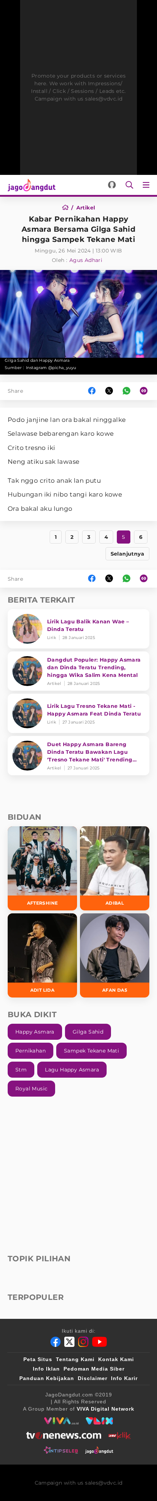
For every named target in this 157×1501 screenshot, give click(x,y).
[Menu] (147, 185)
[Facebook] (55, 1342)
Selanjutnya (127, 553)
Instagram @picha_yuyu (51, 367)
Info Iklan (46, 1369)
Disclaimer (92, 1378)
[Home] (67, 207)
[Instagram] (83, 1342)
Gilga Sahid (88, 1031)
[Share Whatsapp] (126, 391)
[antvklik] (119, 1435)
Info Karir (124, 1378)
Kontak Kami (116, 1359)
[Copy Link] (146, 391)
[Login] (112, 185)
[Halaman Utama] (30, 185)
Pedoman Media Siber (94, 1369)
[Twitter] (69, 1342)
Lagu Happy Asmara (72, 1069)
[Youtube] (99, 1342)
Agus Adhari (85, 260)
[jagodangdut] (99, 1450)
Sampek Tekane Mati (91, 1050)
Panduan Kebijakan (46, 1378)
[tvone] (63, 1435)
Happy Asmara (34, 1031)
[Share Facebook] (91, 391)
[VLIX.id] (99, 1420)
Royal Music (31, 1088)
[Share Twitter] (109, 391)
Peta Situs (37, 1359)
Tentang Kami (75, 1359)
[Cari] (129, 185)
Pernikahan (30, 1050)
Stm (21, 1069)
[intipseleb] (61, 1450)
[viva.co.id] (61, 1420)
